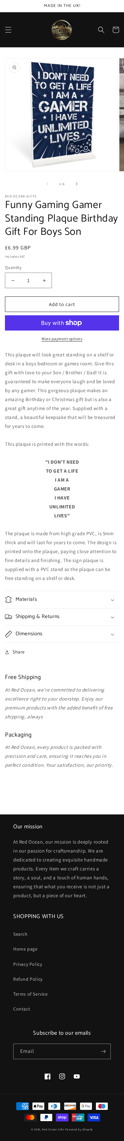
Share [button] (19, 652)
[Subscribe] (103, 1051)
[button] (8, 30)
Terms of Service (30, 994)
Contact (21, 1009)
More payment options (62, 338)
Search (20, 934)
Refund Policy (28, 979)
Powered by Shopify (79, 1129)
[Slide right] (76, 184)
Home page (25, 949)
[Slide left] (47, 184)
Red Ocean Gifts (53, 1129)
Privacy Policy (27, 964)
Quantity (13, 267)
